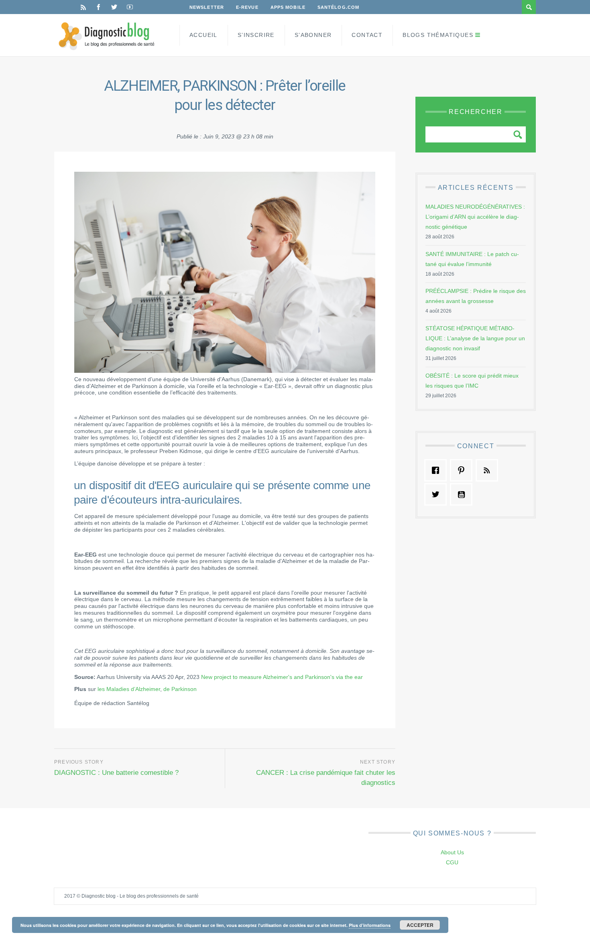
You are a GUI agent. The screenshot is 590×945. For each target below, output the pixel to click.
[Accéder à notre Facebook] (437, 470)
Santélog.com (338, 7)
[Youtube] (130, 7)
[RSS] (83, 7)
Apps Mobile (288, 7)
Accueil (203, 35)
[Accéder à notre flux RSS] (489, 470)
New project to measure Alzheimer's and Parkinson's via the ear (281, 677)
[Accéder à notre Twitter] (437, 494)
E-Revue (247, 7)
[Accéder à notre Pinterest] (463, 470)
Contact (367, 35)
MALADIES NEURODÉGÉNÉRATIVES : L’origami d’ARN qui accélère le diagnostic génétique (475, 216)
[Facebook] (99, 7)
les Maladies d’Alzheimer (129, 689)
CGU (452, 862)
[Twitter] (114, 7)
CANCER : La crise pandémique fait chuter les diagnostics (325, 777)
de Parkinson (180, 689)
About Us (452, 852)
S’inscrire (256, 35)
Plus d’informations (370, 925)
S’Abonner (313, 35)
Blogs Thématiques (438, 35)
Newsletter (206, 7)
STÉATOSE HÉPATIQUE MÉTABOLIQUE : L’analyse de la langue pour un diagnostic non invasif (475, 338)
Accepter (420, 925)
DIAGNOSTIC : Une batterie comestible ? (116, 772)
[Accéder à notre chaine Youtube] (463, 494)
